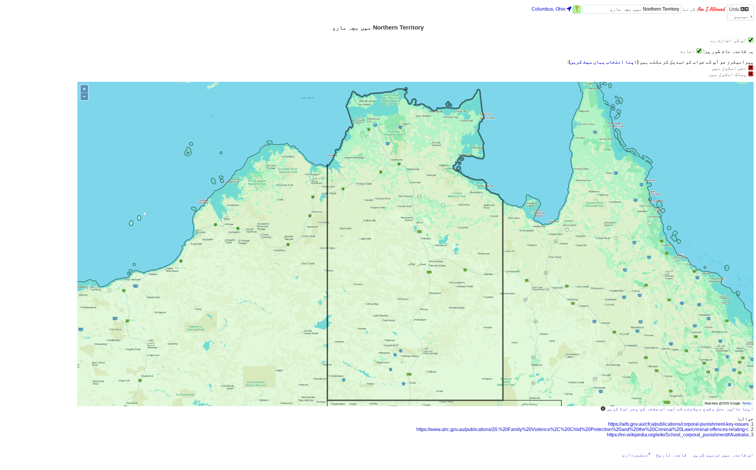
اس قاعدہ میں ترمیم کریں (723, 454)
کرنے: (688, 9)
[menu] (740, 12)
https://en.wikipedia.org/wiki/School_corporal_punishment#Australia (678, 434)
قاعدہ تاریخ (671, 454)
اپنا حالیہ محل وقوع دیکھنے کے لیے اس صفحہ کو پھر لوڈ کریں (680, 408)
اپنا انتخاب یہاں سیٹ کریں (603, 61)
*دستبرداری (636, 454)
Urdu (735, 9)
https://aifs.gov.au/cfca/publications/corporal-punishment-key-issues (678, 424)
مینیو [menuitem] (741, 16)
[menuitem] (740, 9)
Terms (746, 403)
